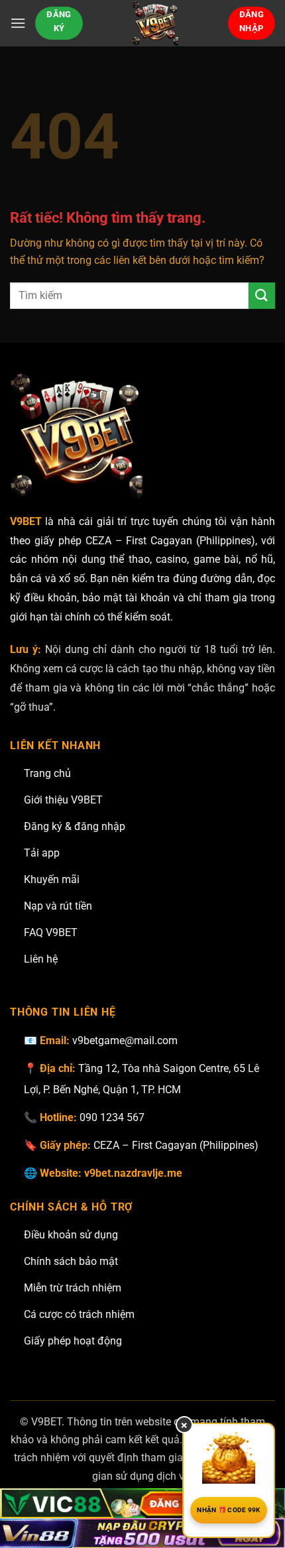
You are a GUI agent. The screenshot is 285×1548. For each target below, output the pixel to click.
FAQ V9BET (51, 932)
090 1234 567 (112, 1117)
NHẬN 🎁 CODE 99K (228, 1510)
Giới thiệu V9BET (63, 800)
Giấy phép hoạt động (73, 1341)
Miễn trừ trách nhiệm (72, 1287)
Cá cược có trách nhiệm (79, 1314)
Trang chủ (47, 773)
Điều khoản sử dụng (71, 1234)
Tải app (42, 853)
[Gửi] (262, 295)
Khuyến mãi (52, 879)
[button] (18, 23)
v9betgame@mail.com (125, 1040)
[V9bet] (155, 23)
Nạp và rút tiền (58, 906)
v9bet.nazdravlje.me (133, 1173)
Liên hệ (41, 959)
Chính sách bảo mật (71, 1261)
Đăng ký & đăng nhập (74, 826)
